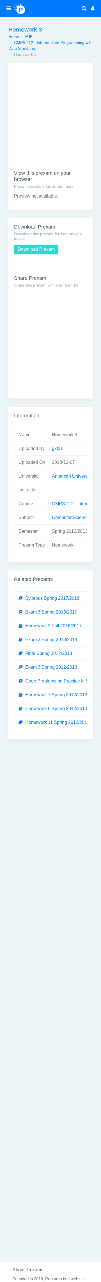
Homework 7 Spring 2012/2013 (56, 694)
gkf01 (57, 448)
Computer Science (70, 517)
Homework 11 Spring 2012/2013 (57, 722)
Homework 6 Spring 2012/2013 (56, 708)
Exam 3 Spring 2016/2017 (51, 612)
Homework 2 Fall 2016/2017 (53, 625)
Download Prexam (36, 249)
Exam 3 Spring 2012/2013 (51, 667)
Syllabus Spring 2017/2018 (52, 598)
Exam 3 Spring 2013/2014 (51, 639)
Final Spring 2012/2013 (48, 653)
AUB (29, 36)
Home (13, 36)
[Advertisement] (50, 119)
